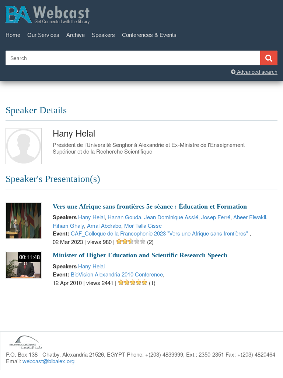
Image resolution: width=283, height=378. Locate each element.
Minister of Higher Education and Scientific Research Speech (140, 255)
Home (13, 35)
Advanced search (256, 71)
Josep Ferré (215, 217)
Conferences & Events (149, 35)
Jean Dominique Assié (171, 217)
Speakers (103, 35)
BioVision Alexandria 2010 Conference (117, 274)
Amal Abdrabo (104, 225)
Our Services (43, 35)
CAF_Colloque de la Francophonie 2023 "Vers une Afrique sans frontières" (160, 233)
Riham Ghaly (68, 225)
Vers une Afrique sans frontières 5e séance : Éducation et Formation (150, 206)
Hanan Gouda (124, 217)
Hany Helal (91, 217)
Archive (75, 35)
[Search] (268, 58)
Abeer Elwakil (249, 217)
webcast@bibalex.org (48, 361)
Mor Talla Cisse (143, 225)
